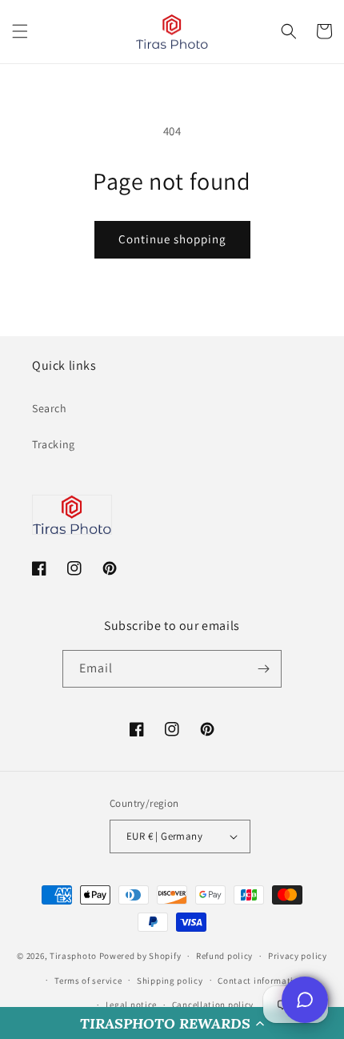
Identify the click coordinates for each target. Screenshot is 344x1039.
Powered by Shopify (140, 955)
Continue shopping (172, 239)
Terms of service (88, 980)
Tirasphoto (73, 955)
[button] (172, 1023)
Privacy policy (297, 955)
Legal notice (131, 1004)
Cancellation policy (213, 1004)
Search (49, 408)
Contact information (261, 980)
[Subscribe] (263, 669)
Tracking (53, 444)
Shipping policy (170, 980)
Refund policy (224, 955)
